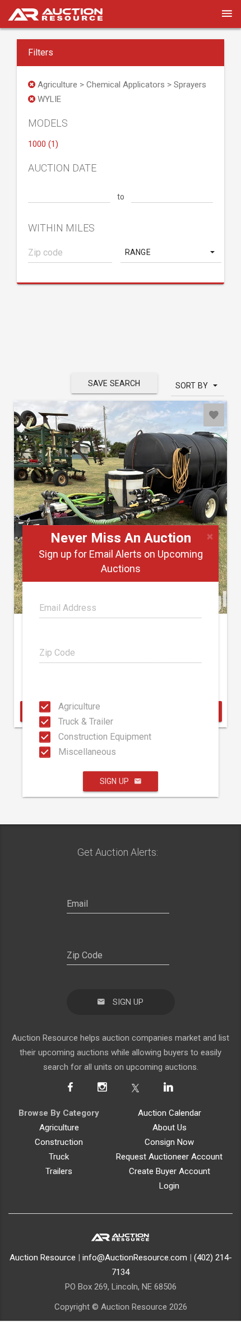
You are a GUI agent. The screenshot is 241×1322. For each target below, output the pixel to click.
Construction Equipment (61, 736)
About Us (169, 1127)
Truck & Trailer (61, 721)
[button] (171, 252)
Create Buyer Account (169, 1171)
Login (169, 1186)
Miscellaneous (61, 751)
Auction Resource (43, 1258)
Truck (59, 1157)
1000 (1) (43, 144)
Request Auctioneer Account (169, 1157)
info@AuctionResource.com (134, 1258)
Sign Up (114, 781)
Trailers (58, 1171)
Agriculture (61, 706)
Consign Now (169, 1142)
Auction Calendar (169, 1113)
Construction (59, 1142)
